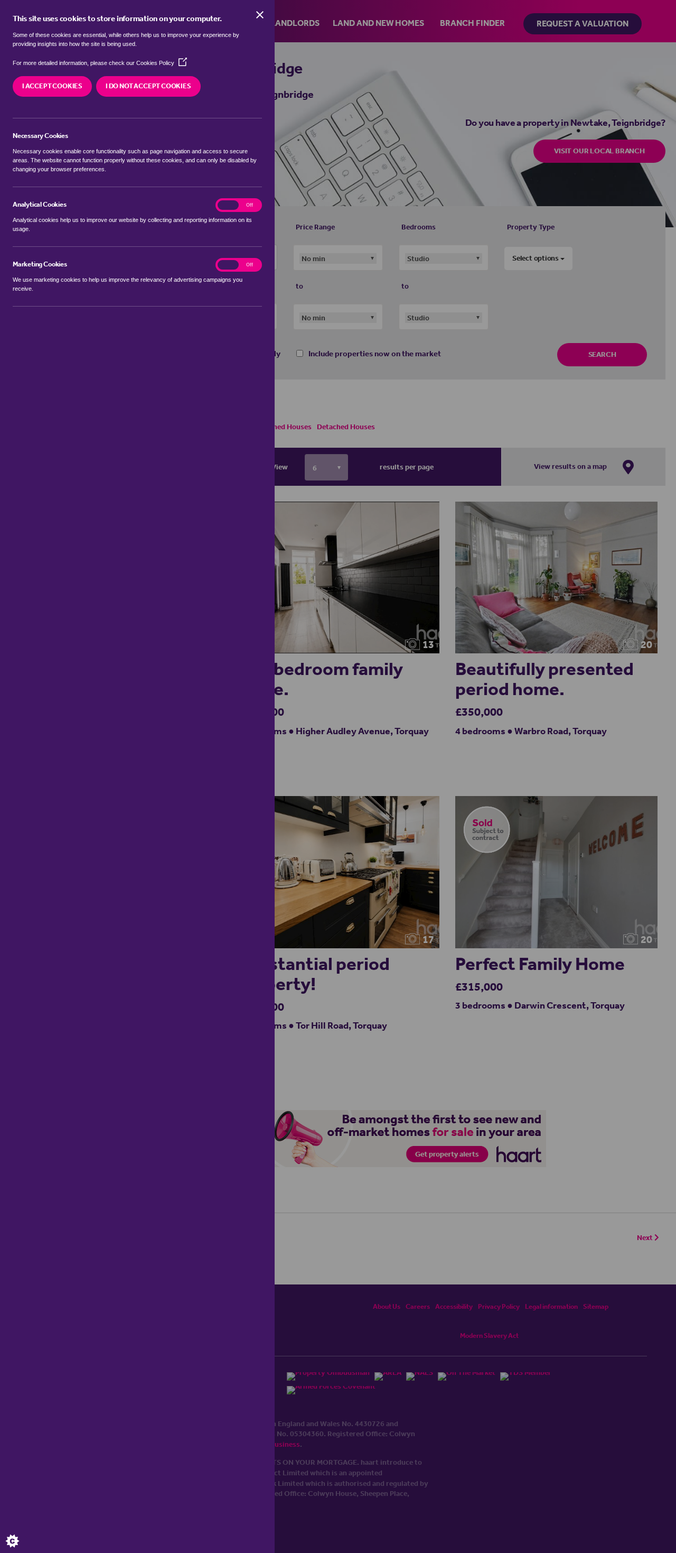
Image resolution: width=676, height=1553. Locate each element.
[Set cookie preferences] (21, 1532)
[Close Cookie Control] (259, 14)
